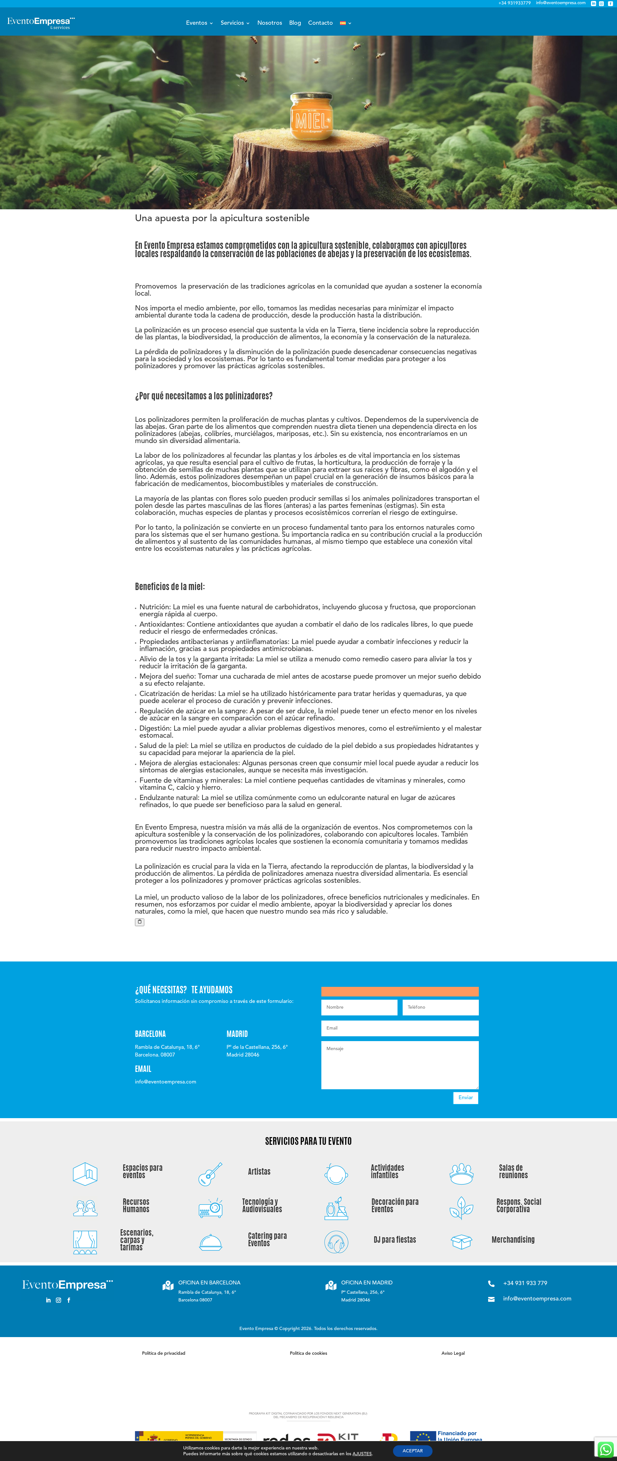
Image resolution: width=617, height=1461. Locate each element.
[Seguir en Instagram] (58, 1300)
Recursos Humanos (136, 1206)
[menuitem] (346, 23)
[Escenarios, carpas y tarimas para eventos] (85, 1253)
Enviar (466, 1097)
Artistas (259, 1172)
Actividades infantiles (387, 1172)
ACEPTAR (413, 1451)
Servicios (232, 23)
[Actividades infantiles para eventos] (336, 1184)
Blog (295, 23)
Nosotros (269, 23)
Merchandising (513, 1240)
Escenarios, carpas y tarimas (136, 1241)
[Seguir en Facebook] (69, 1300)
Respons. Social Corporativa (518, 1206)
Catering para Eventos (267, 1240)
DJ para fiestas (395, 1240)
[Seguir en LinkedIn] (48, 1300)
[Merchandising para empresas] (461, 1252)
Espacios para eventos (143, 1172)
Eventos (196, 23)
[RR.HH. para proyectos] (85, 1218)
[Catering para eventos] (210, 1252)
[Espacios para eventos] (85, 1184)
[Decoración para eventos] (336, 1218)
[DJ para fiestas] (336, 1252)
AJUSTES (362, 1454)
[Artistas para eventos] (210, 1184)
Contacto (320, 23)
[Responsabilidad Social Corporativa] (461, 1218)
